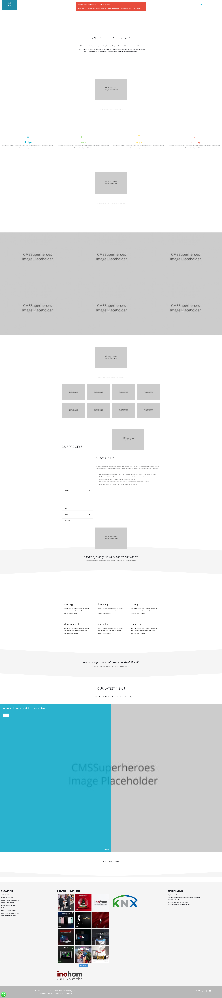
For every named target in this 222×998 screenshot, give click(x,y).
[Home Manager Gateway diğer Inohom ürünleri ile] (66, 937)
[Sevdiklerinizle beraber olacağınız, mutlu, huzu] (83, 902)
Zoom (114, 260)
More (108, 260)
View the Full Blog (112, 861)
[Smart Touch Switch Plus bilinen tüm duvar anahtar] (66, 920)
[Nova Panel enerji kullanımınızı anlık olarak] (66, 954)
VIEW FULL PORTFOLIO (111, 211)
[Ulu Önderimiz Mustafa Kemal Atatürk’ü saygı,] (83, 920)
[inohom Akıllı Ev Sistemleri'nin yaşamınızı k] (100, 937)
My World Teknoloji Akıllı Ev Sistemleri (24, 708)
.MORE (6, 715)
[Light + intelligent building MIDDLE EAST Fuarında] (66, 902)
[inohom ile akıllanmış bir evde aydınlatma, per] (83, 937)
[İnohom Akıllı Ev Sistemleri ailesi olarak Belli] (100, 902)
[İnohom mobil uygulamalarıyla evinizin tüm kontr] (83, 954)
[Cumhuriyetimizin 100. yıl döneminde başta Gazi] (100, 920)
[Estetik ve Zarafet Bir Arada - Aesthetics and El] (100, 954)
